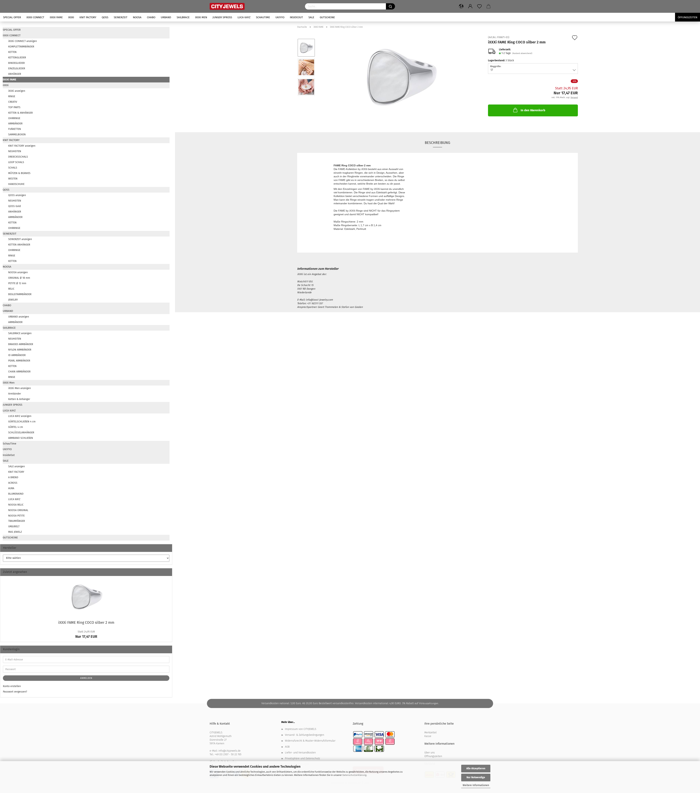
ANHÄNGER (14, 74)
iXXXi (71, 17)
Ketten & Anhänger (19, 399)
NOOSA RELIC (16, 504)
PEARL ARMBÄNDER (19, 360)
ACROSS (12, 482)
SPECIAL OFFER (12, 17)
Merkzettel (430, 732)
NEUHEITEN (14, 151)
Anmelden (86, 678)
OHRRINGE (14, 118)
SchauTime (263, 17)
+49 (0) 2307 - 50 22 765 (228, 754)
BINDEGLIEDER (16, 63)
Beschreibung (437, 142)
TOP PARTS (14, 107)
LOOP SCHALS (16, 162)
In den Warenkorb (533, 110)
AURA (11, 488)
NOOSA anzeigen (18, 272)
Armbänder (14, 393)
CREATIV (12, 101)
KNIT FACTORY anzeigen (21, 145)
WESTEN (13, 178)
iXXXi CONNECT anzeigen (22, 41)
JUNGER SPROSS (222, 17)
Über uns (429, 752)
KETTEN (12, 52)
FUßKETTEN (14, 129)
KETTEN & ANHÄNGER (20, 112)
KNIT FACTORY (87, 17)
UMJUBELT (14, 526)
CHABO (151, 17)
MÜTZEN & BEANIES (19, 173)
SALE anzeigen (16, 466)
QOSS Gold (14, 206)
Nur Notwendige (475, 777)
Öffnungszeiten (433, 756)
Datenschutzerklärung (354, 775)
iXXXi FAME (56, 17)
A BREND (13, 477)
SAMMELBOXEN (17, 134)
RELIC (11, 288)
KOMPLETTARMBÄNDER (21, 46)
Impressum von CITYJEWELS (300, 729)
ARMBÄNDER (15, 123)
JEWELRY (13, 299)
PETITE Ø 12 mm (17, 283)
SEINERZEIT (120, 17)
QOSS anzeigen (17, 195)
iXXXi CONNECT (35, 17)
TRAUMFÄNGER (16, 521)
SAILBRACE (183, 17)
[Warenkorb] (488, 6)
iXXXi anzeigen (16, 90)
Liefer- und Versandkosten (300, 752)
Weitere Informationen (476, 785)
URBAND (166, 17)
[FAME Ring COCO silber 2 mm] (400, 77)
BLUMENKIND (16, 493)
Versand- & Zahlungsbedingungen (304, 734)
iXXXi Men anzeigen (19, 388)
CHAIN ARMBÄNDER (19, 371)
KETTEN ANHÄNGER (19, 244)
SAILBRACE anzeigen (20, 333)
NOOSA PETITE (16, 515)
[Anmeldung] (470, 6)
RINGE (11, 96)
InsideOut (296, 17)
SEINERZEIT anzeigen (20, 239)
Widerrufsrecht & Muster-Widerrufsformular (310, 740)
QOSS (105, 17)
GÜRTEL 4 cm (15, 427)
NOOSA (137, 17)
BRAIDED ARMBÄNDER (20, 344)
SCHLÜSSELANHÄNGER (21, 432)
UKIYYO (279, 17)
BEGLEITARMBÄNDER (19, 294)
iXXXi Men (201, 17)
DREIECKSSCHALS (18, 156)
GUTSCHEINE (327, 17)
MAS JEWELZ (15, 531)
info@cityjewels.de (229, 750)
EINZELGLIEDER (16, 68)
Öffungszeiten (687, 17)
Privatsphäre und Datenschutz (302, 758)
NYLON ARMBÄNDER (19, 349)
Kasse (427, 736)
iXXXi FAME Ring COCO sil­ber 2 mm (86, 622)
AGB (287, 746)
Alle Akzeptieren (475, 768)
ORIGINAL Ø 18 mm (19, 277)
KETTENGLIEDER (17, 57)
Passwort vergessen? (15, 691)
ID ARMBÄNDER (17, 355)
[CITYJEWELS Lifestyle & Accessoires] (255, 6)
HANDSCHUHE (16, 184)
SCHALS (12, 167)
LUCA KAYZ (244, 17)
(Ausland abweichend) (522, 53)
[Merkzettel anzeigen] (479, 6)
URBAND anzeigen (18, 316)
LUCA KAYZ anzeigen (19, 416)
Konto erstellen (12, 686)
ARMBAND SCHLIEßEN (20, 438)
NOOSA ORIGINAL (18, 510)
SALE (311, 17)
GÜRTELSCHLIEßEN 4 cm (22, 421)
